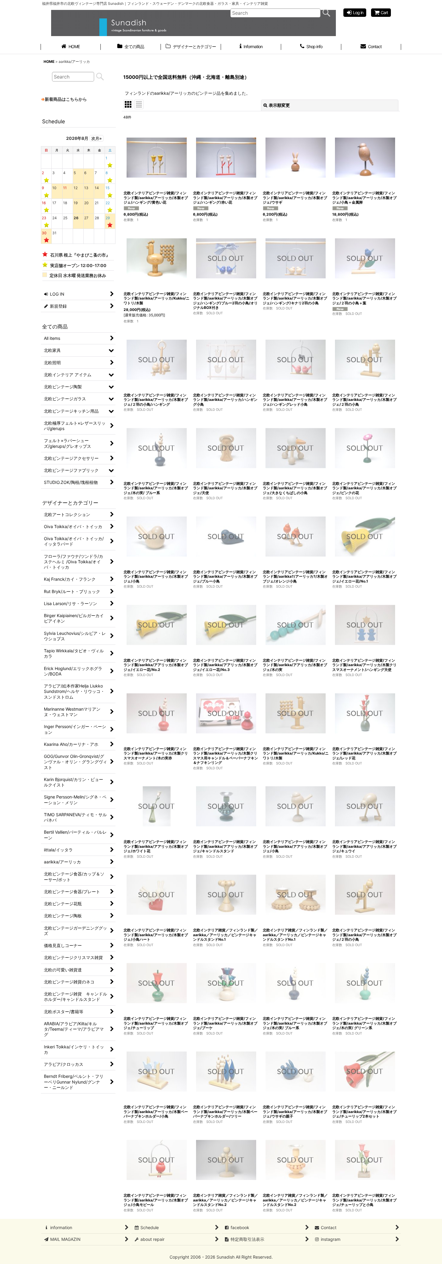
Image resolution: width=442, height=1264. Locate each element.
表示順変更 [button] (279, 105)
